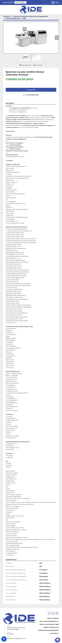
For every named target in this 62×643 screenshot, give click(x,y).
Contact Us (31, 90)
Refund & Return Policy (51, 627)
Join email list (9, 2)
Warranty (55, 630)
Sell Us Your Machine (46, 621)
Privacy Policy (44, 624)
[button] (4, 639)
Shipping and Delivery (45, 630)
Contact (56, 621)
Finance (56, 618)
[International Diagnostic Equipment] (19, 618)
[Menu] (53, 2)
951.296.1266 (33, 95)
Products (50, 618)
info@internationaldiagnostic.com (16, 638)
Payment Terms (54, 624)
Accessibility (54, 633)
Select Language (19, 2)
